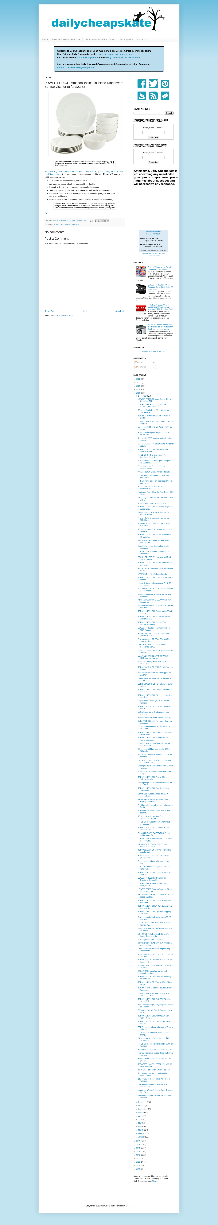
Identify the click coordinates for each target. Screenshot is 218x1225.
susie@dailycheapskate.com (153, 351)
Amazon (57, 224)
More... (155, 1181)
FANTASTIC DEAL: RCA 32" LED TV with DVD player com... (154, 761)
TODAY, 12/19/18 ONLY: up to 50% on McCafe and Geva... (153, 623)
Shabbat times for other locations (153, 253)
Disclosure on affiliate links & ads (100, 39)
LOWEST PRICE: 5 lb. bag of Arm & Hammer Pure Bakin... (152, 406)
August (141, 1113)
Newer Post (50, 311)
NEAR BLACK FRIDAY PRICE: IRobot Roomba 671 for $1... (153, 845)
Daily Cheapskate (60, 220)
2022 (138, 379)
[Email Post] (91, 220)
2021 (138, 383)
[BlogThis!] (99, 220)
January (141, 1137)
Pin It (46, 213)
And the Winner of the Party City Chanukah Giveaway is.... (160, 268)
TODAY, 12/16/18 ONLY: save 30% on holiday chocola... (153, 778)
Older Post (119, 311)
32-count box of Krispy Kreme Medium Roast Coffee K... (153, 513)
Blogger (129, 1206)
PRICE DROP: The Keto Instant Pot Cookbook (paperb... (152, 456)
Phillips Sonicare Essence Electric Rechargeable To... (151, 467)
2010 (138, 1165)
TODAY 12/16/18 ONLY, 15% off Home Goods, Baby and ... (153, 829)
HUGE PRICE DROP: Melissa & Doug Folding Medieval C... (153, 800)
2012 (138, 1159)
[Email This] (96, 220)
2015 (138, 1148)
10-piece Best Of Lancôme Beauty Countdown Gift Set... (151, 817)
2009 (138, 1169)
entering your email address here (116, 54)
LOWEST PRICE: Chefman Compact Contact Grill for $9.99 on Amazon (160, 287)
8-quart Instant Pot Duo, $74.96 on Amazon (155, 1050)
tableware (75, 224)
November (142, 1102)
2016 (138, 1145)
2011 (138, 1162)
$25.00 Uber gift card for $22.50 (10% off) (154, 718)
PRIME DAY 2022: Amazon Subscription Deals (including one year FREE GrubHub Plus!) (160, 307)
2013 (138, 1155)
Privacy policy (126, 39)
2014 (138, 1152)
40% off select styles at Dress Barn (152, 503)
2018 (138, 393)
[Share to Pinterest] (107, 220)
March (141, 1130)
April (140, 1126)
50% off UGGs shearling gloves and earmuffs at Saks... (152, 972)
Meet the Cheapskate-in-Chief (66, 39)
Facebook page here (87, 58)
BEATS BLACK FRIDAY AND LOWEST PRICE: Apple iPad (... (153, 657)
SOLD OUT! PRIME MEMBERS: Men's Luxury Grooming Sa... (153, 935)
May (140, 1123)
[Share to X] (102, 220)
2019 (138, 389)
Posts (139, 362)
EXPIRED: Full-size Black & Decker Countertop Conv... (152, 646)
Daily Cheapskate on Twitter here (123, 58)
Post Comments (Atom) (64, 315)
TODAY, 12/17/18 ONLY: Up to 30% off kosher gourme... (153, 739)
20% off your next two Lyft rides (150, 940)
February (142, 1133)
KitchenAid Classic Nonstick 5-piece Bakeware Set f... (152, 488)
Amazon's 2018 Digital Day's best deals (154, 472)
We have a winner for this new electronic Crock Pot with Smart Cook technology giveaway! (160, 327)
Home (45, 39)
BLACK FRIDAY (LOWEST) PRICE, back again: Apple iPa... (154, 834)
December (142, 396)
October (141, 1106)
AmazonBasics (66, 224)
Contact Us (142, 39)
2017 (138, 1141)
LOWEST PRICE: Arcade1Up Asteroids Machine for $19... (153, 994)
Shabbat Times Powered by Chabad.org (153, 250)
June (140, 1120)
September (143, 1109)
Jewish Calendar (154, 256)
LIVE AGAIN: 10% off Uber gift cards (152, 574)
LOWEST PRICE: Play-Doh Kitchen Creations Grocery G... (152, 879)
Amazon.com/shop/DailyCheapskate (75, 67)
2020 (138, 386)
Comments (141, 367)
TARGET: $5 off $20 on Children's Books (154, 1070)
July (140, 1116)
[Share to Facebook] (104, 220)
